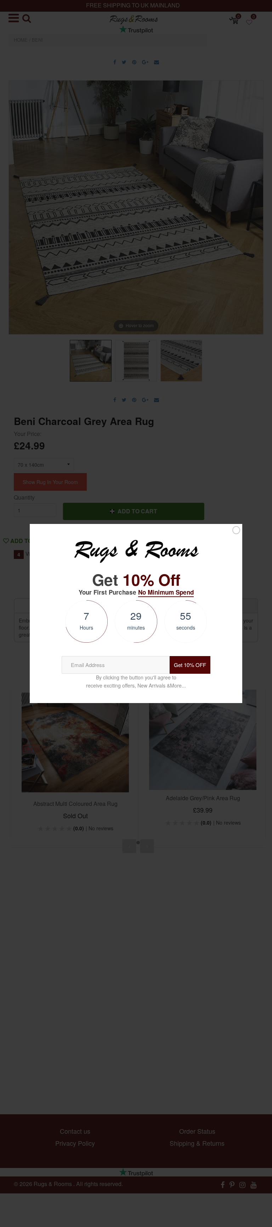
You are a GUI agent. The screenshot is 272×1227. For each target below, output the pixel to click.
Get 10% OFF (190, 664)
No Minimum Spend (166, 592)
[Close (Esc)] (236, 530)
